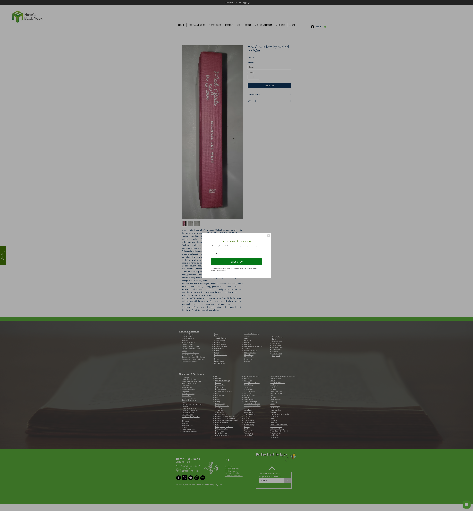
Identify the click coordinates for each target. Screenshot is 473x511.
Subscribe (236, 261)
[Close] (268, 235)
